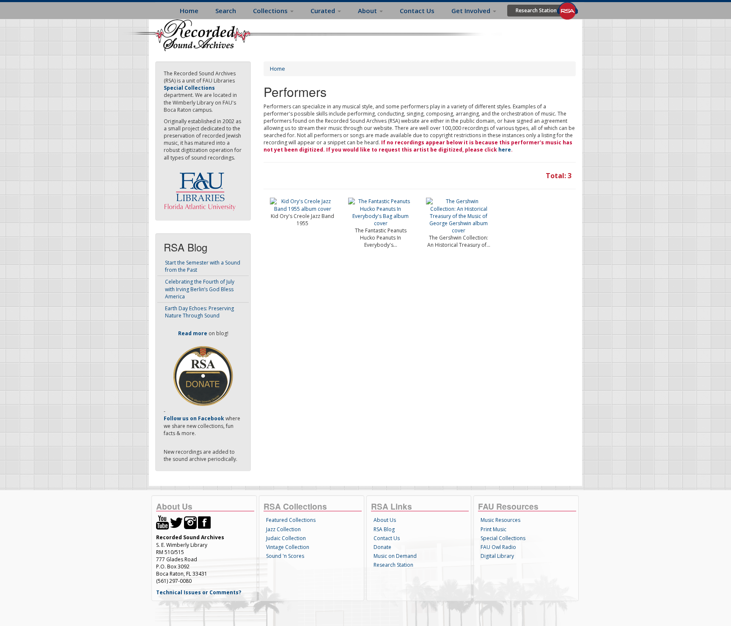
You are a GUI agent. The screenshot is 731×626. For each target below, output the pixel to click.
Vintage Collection (287, 547)
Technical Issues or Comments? (198, 592)
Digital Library (497, 556)
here (504, 149)
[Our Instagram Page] (190, 522)
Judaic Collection (286, 538)
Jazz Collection (283, 529)
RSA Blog (384, 529)
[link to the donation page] (203, 375)
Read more (192, 333)
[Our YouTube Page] (162, 522)
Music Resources (500, 520)
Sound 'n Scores (285, 556)
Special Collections (503, 538)
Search (225, 10)
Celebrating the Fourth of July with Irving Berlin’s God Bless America (199, 289)
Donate (382, 547)
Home (189, 10)
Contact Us (417, 10)
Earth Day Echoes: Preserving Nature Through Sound (199, 312)
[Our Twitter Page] (176, 522)
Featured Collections (291, 520)
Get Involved (471, 10)
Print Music (493, 529)
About (368, 10)
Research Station (536, 10)
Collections (271, 10)
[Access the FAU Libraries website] (202, 188)
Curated (324, 10)
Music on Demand (395, 556)
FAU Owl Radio (498, 547)
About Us (385, 520)
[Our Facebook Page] (204, 522)
